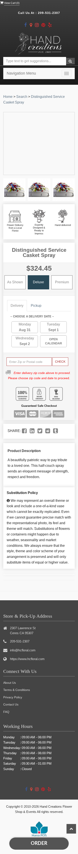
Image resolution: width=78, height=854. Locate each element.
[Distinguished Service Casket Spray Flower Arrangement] (14, 189)
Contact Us (10, 704)
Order (39, 843)
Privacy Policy (12, 697)
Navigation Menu (21, 73)
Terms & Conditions (16, 690)
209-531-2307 (49, 13)
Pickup (36, 305)
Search (21, 96)
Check (60, 361)
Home (8, 96)
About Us (9, 682)
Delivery (17, 305)
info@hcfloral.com (23, 650)
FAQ (6, 712)
